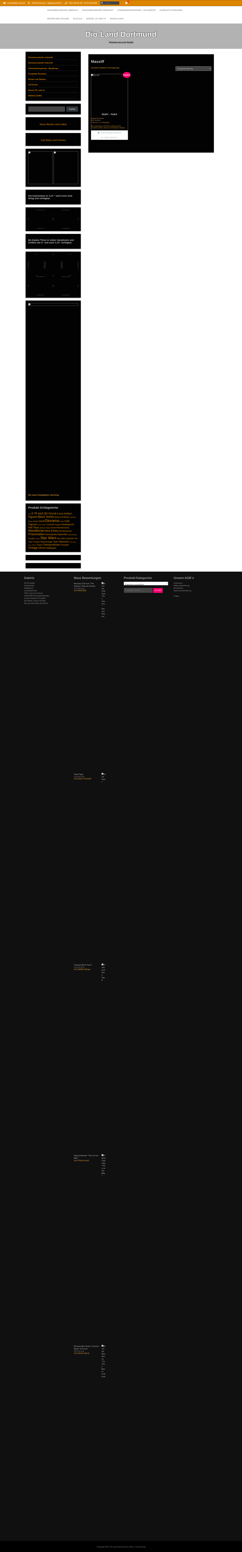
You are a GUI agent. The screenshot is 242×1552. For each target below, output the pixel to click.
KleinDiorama (62, 527)
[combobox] (146, 583)
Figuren (32, 524)
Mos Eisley (51, 530)
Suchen (72, 109)
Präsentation (36, 534)
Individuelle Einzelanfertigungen (36, 596)
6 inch (60, 513)
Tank (55, 541)
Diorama (52, 521)
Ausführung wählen (111, 133)
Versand (97, 120)
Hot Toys (33, 527)
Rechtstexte (178, 588)
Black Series (46, 516)
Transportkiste (51, 544)
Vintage (33, 547)
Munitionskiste (65, 531)
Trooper (64, 544)
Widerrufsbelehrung (181, 586)
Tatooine (63, 541)
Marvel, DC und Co (96, 19)
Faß (67, 521)
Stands (38, 538)
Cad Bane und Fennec (53, 140)
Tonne (39, 545)
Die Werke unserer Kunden (35, 601)
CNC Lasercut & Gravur (33, 593)
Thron (34, 545)
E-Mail (176, 596)
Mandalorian (36, 530)
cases (35, 521)
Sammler (62, 534)
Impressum (178, 583)
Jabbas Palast (45, 528)
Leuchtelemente (30, 591)
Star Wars (48, 538)
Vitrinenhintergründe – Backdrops (136, 10)
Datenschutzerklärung (182, 591)
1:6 (29, 514)
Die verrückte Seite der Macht (36, 603)
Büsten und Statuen (58, 19)
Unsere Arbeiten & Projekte (35, 598)
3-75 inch (37, 513)
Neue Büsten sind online (53, 124)
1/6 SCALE (77, 19)
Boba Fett (59, 517)
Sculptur (31, 538)
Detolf (42, 521)
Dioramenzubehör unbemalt (62, 10)
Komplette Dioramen (171, 10)
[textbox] (146, 584)
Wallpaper (51, 548)
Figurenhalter (42, 524)
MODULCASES (117, 19)
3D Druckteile (29, 583)
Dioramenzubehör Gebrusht (97, 10)
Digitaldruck (28, 588)
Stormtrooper (46, 542)
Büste (66, 517)
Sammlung (72, 535)
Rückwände (51, 534)
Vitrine (42, 547)
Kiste (53, 527)
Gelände (50, 524)
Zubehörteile (29, 586)
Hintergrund (67, 524)
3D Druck (50, 513)
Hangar (58, 524)
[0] (126, 3)
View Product (111, 138)
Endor (61, 521)
